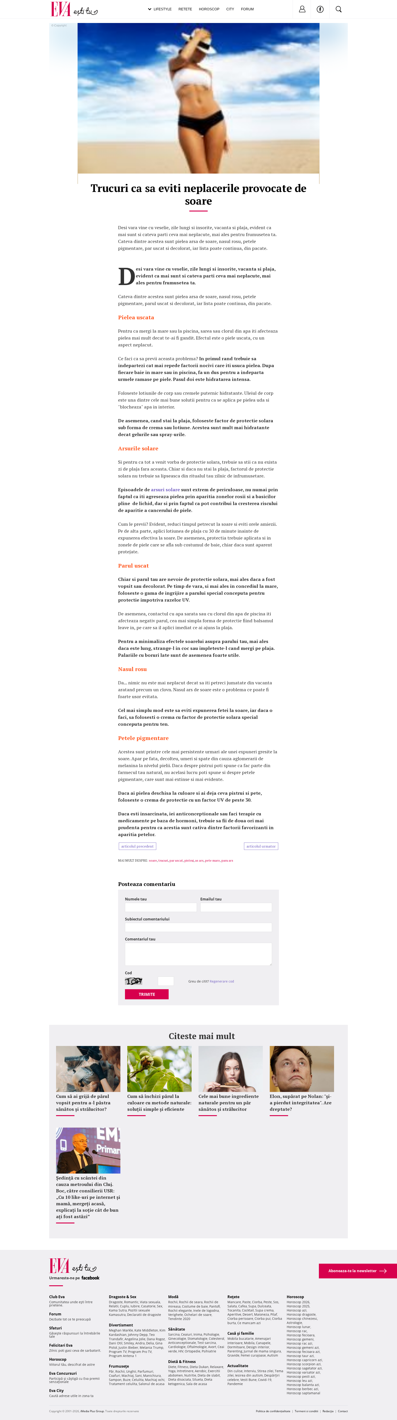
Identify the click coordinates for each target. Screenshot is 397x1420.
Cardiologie (177, 1347)
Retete (185, 9)
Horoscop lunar (298, 1327)
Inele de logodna (206, 1310)
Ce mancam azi (249, 1323)
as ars (199, 860)
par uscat (176, 860)
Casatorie (148, 1306)
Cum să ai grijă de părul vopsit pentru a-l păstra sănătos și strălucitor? (83, 1102)
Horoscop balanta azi (303, 1385)
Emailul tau (211, 899)
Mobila (249, 1343)
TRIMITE (147, 994)
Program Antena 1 (123, 1356)
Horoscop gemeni (300, 1339)
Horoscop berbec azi (302, 1389)
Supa (252, 1306)
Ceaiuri (186, 1334)
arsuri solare (165, 489)
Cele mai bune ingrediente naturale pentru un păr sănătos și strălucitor (228, 1102)
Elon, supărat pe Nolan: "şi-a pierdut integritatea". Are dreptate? (301, 1102)
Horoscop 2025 (298, 1306)
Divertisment (121, 1325)
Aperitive (234, 1314)
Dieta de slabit (209, 1375)
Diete (172, 1367)
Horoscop (209, 9)
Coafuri (114, 1375)
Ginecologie (177, 1338)
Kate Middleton (146, 1330)
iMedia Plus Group (92, 1411)
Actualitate (237, 1365)
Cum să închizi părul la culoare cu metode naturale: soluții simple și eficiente (159, 1102)
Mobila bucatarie (240, 1338)
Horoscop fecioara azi (303, 1351)
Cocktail (248, 1310)
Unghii (131, 1371)
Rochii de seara (191, 1302)
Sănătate (176, 1329)
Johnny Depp (138, 1334)
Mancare (234, 1302)
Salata (232, 1306)
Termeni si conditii (306, 1411)
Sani (138, 1375)
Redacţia (328, 1411)
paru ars (227, 860)
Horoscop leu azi (299, 1380)
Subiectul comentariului (147, 919)
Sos (275, 1302)
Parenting (234, 1351)
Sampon (115, 1379)
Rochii (120, 1371)
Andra (140, 1343)
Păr (111, 1371)
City (230, 9)
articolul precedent (137, 846)
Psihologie (211, 1334)
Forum (247, 9)
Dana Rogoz (156, 1339)
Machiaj (128, 1375)
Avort (212, 1347)
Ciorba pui (263, 1318)
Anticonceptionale (182, 1342)
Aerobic (201, 1371)
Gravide (233, 1355)
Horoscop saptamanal (303, 1393)
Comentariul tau (140, 939)
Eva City (56, 1390)
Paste (246, 1302)
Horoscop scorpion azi (304, 1364)
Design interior (257, 1347)
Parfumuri (145, 1371)
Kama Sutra (118, 1310)
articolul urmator (261, 846)
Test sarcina (206, 1342)
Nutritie (190, 1375)
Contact (343, 1411)
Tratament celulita (123, 1384)
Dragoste (116, 1302)
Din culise (235, 1371)
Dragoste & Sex (122, 1296)
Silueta (197, 1379)
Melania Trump (151, 1347)
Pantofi (214, 1306)
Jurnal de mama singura (262, 1351)
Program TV (118, 1351)
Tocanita (234, 1310)
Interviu (250, 1371)
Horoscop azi (296, 1310)
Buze (126, 1379)
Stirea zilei (265, 1371)
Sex (159, 1306)
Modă (173, 1296)
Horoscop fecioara (301, 1335)
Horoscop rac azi (299, 1343)
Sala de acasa (196, 1384)
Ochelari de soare (198, 1314)
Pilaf (273, 1314)
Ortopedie (192, 1351)
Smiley (129, 1343)
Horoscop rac (297, 1331)
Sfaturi (55, 1328)
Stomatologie (197, 1338)
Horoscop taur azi (300, 1356)
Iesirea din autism (249, 1375)
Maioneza (261, 1314)
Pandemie (235, 1384)
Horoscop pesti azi (301, 1376)
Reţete (233, 1296)
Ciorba (257, 1302)
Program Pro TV (140, 1351)
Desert (248, 1314)
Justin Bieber (128, 1347)
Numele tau (136, 899)
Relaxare (216, 1367)
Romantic (131, 1302)
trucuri (163, 860)
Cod (128, 972)
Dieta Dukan (199, 1367)
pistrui (189, 860)
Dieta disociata (179, 1379)
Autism (272, 1355)
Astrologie (294, 1322)
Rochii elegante (180, 1310)
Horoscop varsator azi (303, 1372)
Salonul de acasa (151, 1384)
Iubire (135, 1306)
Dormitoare (236, 1347)
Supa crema (264, 1310)
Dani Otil (115, 1343)
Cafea (242, 1306)
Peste (268, 1302)
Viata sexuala (150, 1302)
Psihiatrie (209, 1351)
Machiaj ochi (154, 1379)
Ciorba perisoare (240, 1318)
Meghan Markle (121, 1330)
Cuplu (124, 1306)
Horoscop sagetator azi (304, 1368)
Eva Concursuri (63, 1373)
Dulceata (264, 1306)
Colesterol (216, 1338)
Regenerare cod (222, 981)
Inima (197, 1334)
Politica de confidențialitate (273, 1411)
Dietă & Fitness (182, 1361)
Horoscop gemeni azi (303, 1347)
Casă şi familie (240, 1333)
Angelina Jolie (135, 1339)
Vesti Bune (248, 1379)
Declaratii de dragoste (144, 1314)
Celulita (138, 1379)
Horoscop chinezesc (302, 1318)
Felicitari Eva (61, 1345)
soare (153, 860)
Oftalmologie (197, 1347)
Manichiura (152, 1375)
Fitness (183, 1367)
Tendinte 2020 (179, 1319)
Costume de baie (195, 1306)
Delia (150, 1343)
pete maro (212, 860)
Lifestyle (163, 9)
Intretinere (185, 1371)
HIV (180, 1351)
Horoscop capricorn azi (304, 1360)
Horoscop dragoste (301, 1314)
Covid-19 (264, 1379)
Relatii (114, 1306)
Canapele (263, 1343)
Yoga (172, 1371)
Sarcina (174, 1334)
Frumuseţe (119, 1366)
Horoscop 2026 (298, 1302)
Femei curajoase (253, 1355)
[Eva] (63, 5)
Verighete (175, 1314)
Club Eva (57, 1296)
